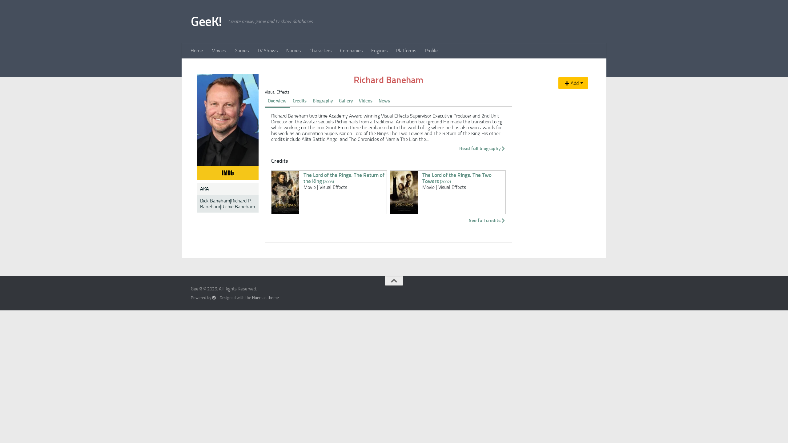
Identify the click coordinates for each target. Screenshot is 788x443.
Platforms (406, 51)
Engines (379, 51)
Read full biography (480, 148)
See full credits (485, 220)
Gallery (346, 101)
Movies (218, 51)
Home (197, 51)
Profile (431, 51)
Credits (300, 101)
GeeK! (206, 21)
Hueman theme (265, 297)
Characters (320, 51)
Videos (365, 101)
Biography (323, 101)
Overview (277, 101)
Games (242, 51)
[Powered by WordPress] (214, 298)
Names (293, 51)
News (384, 101)
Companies (351, 51)
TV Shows (267, 51)
